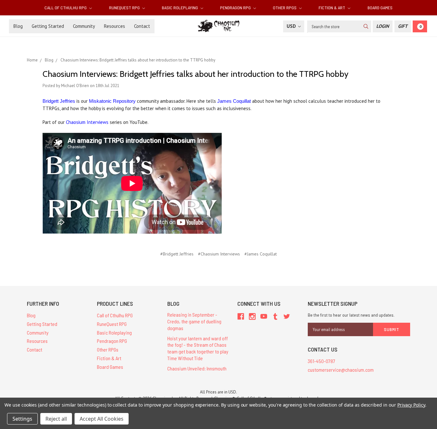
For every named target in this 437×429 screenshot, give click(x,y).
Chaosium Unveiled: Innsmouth (196, 368)
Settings (22, 418)
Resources (114, 26)
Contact (142, 26)
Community (84, 26)
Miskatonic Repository (112, 101)
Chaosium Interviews (87, 122)
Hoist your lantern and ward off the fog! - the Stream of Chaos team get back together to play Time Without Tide (197, 348)
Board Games (380, 7)
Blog (18, 26)
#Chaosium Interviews (219, 254)
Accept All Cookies (101, 418)
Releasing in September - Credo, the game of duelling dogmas (194, 321)
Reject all (56, 418)
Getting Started (48, 26)
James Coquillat (234, 101)
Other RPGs (285, 7)
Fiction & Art (332, 7)
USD (292, 26)
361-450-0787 (321, 361)
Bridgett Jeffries (59, 101)
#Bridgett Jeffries (177, 254)
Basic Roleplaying (180, 7)
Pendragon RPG (236, 7)
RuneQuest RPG (125, 7)
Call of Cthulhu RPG (66, 7)
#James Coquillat (260, 254)
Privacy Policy (411, 405)
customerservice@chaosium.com (341, 370)
